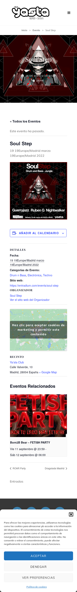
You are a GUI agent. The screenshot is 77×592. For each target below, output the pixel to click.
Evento (36, 30)
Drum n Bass (18, 275)
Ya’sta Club (17, 362)
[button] (71, 514)
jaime (40, 80)
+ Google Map (48, 372)
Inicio (24, 30)
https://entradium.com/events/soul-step (34, 285)
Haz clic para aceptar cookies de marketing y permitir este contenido (38, 329)
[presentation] (38, 415)
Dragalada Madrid (55, 468)
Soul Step (16, 295)
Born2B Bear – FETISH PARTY (30, 442)
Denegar (38, 567)
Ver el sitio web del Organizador (30, 300)
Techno (47, 275)
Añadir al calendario (39, 233)
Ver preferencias (38, 578)
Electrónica (34, 275)
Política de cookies (36, 586)
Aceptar (38, 556)
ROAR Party (19, 468)
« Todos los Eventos (25, 121)
